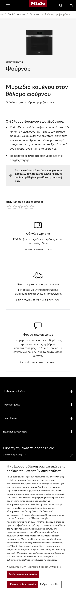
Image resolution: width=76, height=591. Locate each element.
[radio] (9, 207)
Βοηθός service (16, 14)
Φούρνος (35, 14)
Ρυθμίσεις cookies (50, 584)
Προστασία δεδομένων (39, 567)
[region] (38, 526)
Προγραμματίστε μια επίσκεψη (39, 300)
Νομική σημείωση (16, 567)
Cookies (56, 567)
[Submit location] (71, 455)
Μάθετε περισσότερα (39, 250)
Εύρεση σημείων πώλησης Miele (28, 448)
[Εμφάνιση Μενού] (8, 5)
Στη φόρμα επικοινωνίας (39, 362)
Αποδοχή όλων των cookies (23, 574)
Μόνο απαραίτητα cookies (22, 584)
